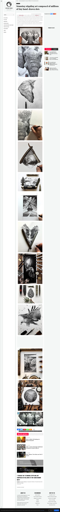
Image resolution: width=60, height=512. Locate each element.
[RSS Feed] (55, 14)
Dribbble (37, 499)
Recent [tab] (55, 49)
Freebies (5, 32)
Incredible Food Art (52, 494)
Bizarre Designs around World (52, 503)
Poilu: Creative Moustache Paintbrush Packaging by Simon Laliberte (34, 447)
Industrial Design (6, 26)
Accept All (56, 510)
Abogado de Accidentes (37, 498)
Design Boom (37, 503)
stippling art (37, 15)
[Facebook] (18, 429)
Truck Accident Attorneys (38, 496)
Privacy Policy (42, 510)
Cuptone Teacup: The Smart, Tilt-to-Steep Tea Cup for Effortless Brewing (53, 69)
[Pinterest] (24, 429)
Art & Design (18, 3)
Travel (5, 30)
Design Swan (9, 8)
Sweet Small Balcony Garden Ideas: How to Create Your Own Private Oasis (53, 53)
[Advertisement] (30, 342)
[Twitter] (21, 429)
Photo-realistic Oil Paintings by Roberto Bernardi (33, 440)
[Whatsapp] (27, 429)
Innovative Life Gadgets (52, 498)
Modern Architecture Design (52, 496)
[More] (30, 429)
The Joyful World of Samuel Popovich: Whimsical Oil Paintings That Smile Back (53, 63)
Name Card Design (52, 499)
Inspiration (5, 21)
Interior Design (6, 23)
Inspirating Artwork (52, 504)
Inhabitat (37, 501)
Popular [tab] (48, 49)
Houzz (38, 504)
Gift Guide (5, 19)
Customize (51, 510)
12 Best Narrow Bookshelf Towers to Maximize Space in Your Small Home (53, 58)
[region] (30, 510)
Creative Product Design (52, 501)
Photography (6, 28)
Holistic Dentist (37, 494)
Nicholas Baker (21, 15)
